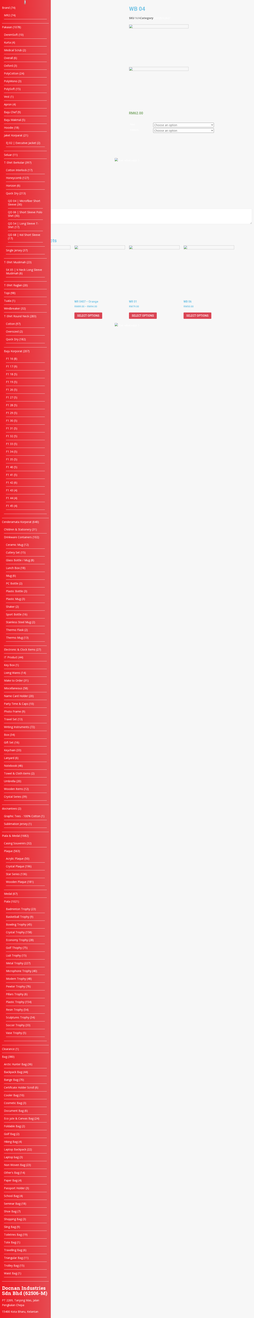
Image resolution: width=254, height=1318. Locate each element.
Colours (134, 129)
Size (132, 124)
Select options (88, 315)
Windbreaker (162, 18)
